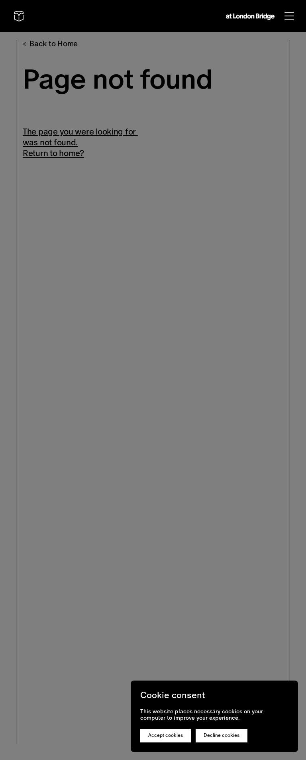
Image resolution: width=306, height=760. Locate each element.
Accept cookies (165, 735)
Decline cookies (221, 735)
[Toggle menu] (289, 16)
